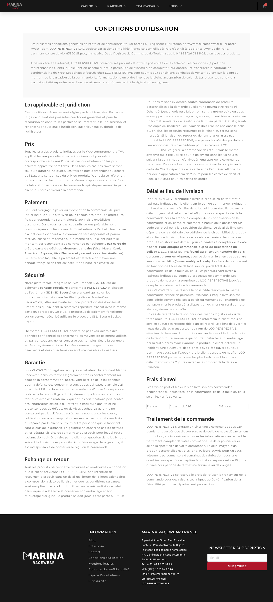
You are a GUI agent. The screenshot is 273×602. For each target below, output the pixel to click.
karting (114, 6)
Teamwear (145, 6)
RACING (87, 6)
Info (173, 6)
